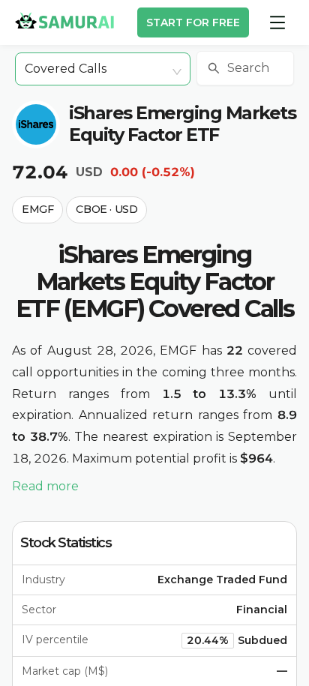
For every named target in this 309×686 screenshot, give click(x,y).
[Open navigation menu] (277, 22)
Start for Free (193, 22)
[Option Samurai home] (64, 20)
